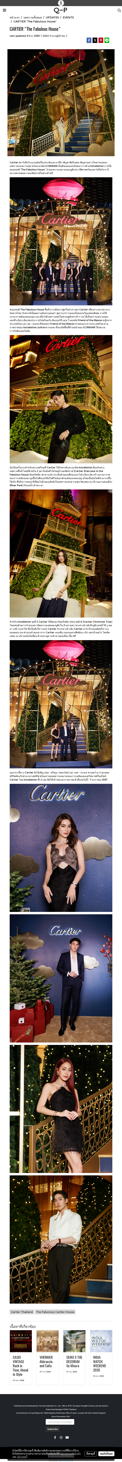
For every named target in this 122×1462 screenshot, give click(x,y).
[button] (118, 10)
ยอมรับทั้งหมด (106, 1453)
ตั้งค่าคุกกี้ (90, 1453)
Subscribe (52, 1429)
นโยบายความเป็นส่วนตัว (70, 1453)
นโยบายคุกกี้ (22, 1456)
